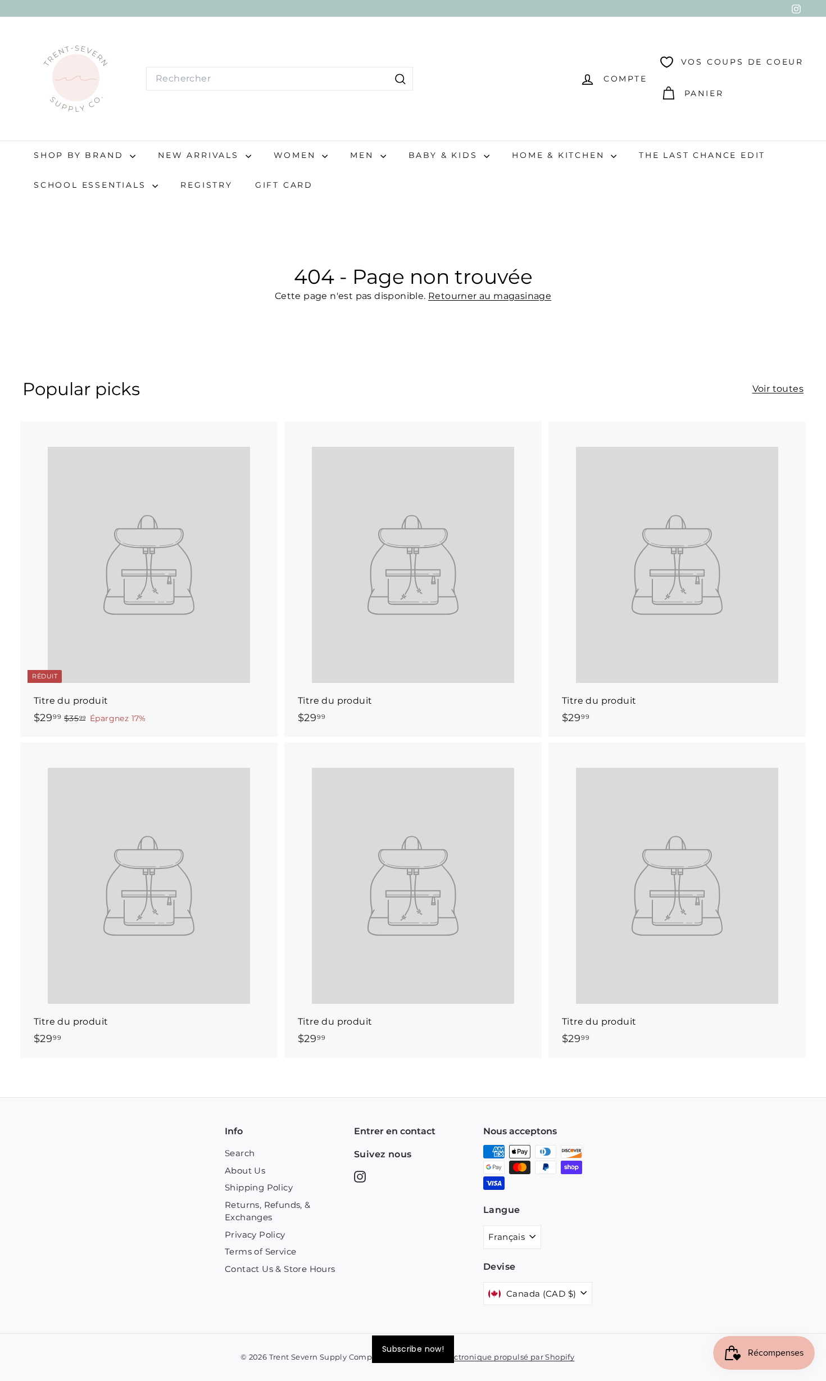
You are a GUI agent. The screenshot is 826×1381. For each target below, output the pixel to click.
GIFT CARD (284, 185)
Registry (206, 185)
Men (363, 155)
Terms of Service (260, 1251)
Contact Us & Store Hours (280, 1269)
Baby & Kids (445, 155)
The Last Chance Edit (702, 155)
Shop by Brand (80, 155)
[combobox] (279, 78)
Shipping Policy (259, 1187)
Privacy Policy (255, 1234)
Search (240, 1153)
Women (297, 155)
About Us (245, 1170)
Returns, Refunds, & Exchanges (268, 1211)
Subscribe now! (413, 1349)
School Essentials (91, 185)
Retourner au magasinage (489, 296)
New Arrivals (200, 155)
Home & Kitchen (560, 155)
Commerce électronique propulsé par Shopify (485, 1356)
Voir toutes (778, 388)
